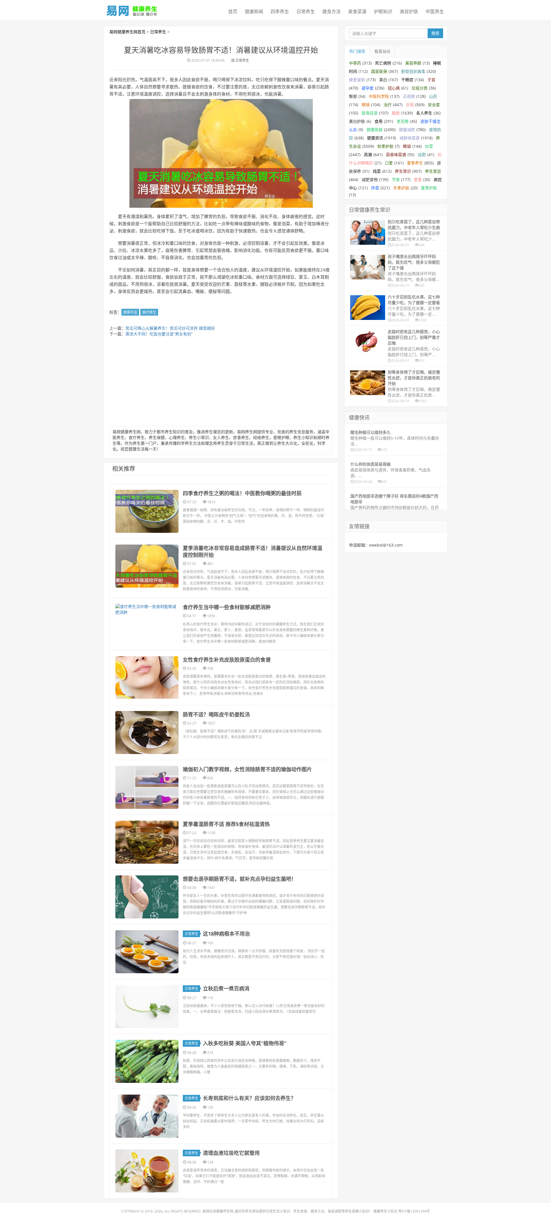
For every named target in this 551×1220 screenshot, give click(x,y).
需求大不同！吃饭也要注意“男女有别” (159, 334)
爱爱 (418, 179)
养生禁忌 (433, 171)
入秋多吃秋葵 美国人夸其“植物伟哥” (244, 1043)
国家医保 (379, 71)
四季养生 (280, 11)
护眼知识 (383, 11)
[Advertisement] (221, 383)
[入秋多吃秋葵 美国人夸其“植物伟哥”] (147, 1061)
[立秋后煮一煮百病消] (147, 1006)
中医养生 (435, 11)
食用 (379, 121)
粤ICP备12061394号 (414, 1211)
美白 (383, 79)
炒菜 (429, 146)
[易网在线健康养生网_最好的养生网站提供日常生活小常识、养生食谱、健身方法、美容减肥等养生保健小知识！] (132, 9)
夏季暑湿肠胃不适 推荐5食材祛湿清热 (226, 824)
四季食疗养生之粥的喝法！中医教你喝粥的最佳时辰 (242, 493)
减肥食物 (370, 179)
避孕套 (368, 88)
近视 (410, 104)
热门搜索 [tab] (357, 51)
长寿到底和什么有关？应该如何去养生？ (249, 1098)
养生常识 (403, 171)
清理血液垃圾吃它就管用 (231, 1152)
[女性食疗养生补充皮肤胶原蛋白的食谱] (147, 677)
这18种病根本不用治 (226, 933)
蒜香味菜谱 (396, 154)
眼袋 (407, 146)
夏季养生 (415, 163)
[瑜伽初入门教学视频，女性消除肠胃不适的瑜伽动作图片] (147, 787)
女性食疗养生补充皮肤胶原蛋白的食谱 (227, 659)
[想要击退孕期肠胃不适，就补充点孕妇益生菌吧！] (147, 896)
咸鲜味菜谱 (409, 138)
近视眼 (409, 96)
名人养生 (424, 113)
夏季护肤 (429, 188)
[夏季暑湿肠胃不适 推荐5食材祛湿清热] (147, 842)
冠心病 (394, 88)
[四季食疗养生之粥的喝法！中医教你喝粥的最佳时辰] (147, 511)
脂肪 (396, 113)
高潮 (368, 154)
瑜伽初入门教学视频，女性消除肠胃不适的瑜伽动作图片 (247, 769)
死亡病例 (383, 63)
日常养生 (305, 11)
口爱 (389, 163)
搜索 (435, 33)
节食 (396, 179)
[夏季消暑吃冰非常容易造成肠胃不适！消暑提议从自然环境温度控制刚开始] (147, 566)
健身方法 (331, 11)
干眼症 (407, 79)
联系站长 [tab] (383, 51)
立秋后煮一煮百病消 (226, 988)
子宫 (431, 79)
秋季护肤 (385, 146)
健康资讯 (375, 138)
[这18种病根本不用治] (147, 951)
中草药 (355, 63)
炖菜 (377, 171)
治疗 (388, 104)
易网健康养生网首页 (127, 31)
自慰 (422, 154)
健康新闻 (254, 11)
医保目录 (370, 113)
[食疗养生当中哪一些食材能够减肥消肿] (147, 609)
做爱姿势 (357, 79)
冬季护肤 (401, 188)
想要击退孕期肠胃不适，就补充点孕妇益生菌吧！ (239, 878)
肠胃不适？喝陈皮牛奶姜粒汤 (216, 714)
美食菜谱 (357, 11)
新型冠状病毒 (413, 71)
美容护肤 (409, 11)
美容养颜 (413, 63)
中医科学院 (379, 96)
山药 (433, 96)
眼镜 (366, 104)
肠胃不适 (130, 312)
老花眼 (403, 121)
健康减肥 (407, 129)
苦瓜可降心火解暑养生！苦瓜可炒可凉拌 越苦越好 (170, 328)
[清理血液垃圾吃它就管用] (147, 1170)
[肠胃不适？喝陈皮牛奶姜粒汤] (147, 732)
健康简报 (374, 129)
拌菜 (375, 188)
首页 (232, 11)
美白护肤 (357, 121)
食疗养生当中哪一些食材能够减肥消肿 (227, 607)
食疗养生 (149, 312)
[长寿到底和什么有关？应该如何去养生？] (147, 1116)
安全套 (434, 104)
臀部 (353, 96)
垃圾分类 (420, 88)
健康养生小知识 (385, 1211)
